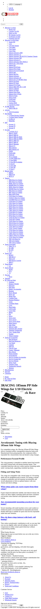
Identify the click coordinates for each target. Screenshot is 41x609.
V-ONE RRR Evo (14, 158)
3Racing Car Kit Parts (12, 40)
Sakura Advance (14, 76)
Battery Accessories (15, 289)
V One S (11, 169)
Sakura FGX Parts (14, 85)
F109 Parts (12, 99)
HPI (6, 122)
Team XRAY (9, 268)
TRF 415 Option (14, 241)
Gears (10, 302)
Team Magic (9, 264)
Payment (7, 579)
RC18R (11, 248)
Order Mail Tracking (11, 598)
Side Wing (12, 325)
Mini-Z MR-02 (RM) (15, 137)
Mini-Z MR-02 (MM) (15, 139)
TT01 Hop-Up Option (16, 226)
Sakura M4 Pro (13, 74)
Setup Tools (12, 363)
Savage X (12, 128)
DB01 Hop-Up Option (16, 208)
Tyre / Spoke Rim (14, 332)
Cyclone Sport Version (16, 117)
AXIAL (7, 110)
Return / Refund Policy (12, 582)
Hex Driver (12, 352)
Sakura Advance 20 (15, 78)
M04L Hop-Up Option (16, 183)
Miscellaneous (9, 370)
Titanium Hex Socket (15, 328)
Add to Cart (5, 429)
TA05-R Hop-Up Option (16, 217)
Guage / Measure (14, 350)
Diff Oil (11, 346)
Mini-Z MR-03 (13, 135)
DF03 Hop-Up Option (16, 207)
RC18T (11, 250)
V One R (12, 164)
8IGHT (11, 255)
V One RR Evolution (15, 162)
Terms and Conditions (12, 586)
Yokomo (7, 278)
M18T (11, 269)
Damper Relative (14, 300)
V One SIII (12, 165)
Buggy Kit (12, 29)
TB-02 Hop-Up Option (16, 225)
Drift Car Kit (13, 33)
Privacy (7, 584)
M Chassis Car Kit (14, 35)
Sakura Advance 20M (15, 53)
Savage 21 (12, 124)
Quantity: (4, 425)
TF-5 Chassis (13, 157)
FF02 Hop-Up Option (16, 216)
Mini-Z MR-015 (14, 140)
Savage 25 (12, 126)
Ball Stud (12, 287)
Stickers (11, 368)
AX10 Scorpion (14, 112)
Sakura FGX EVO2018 (16, 71)
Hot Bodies (8, 114)
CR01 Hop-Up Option (16, 210)
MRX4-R (12, 174)
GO (21, 24)
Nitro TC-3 (12, 246)
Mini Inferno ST (14, 149)
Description (8, 436)
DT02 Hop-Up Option (16, 205)
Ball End (11, 285)
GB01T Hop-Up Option (16, 235)
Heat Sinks (12, 307)
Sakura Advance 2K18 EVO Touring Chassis (23, 56)
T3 (10, 273)
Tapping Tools (13, 364)
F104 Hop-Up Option (15, 201)
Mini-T (11, 262)
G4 (10, 266)
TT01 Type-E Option (15, 228)
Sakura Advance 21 (15, 54)
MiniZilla (12, 121)
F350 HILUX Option (15, 212)
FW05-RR (12, 153)
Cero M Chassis (14, 45)
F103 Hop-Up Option (15, 196)
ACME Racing (9, 106)
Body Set (12, 294)
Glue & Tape (13, 348)
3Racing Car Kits (10, 28)
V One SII (12, 167)
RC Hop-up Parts (10, 280)
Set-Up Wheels (13, 361)
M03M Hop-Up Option (16, 189)
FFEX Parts (12, 97)
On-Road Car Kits (14, 37)
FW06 (11, 151)
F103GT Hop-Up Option (17, 198)
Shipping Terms (10, 581)
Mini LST (12, 259)
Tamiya (7, 178)
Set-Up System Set (15, 359)
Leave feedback (6, 541)
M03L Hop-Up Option (16, 187)
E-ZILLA (12, 119)
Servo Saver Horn (14, 321)
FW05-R (11, 155)
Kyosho (7, 130)
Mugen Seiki (9, 171)
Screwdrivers (13, 355)
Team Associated (10, 244)
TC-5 (10, 251)
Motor (11, 312)
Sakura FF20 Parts (14, 67)
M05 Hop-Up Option (15, 182)
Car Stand (12, 343)
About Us (8, 577)
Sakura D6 (12, 65)
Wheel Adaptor (13, 336)
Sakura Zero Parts (14, 92)
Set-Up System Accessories (17, 357)
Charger (11, 345)
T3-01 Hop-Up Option (16, 232)
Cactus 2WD (13, 103)
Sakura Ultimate (14, 88)
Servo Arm (12, 318)
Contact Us (8, 596)
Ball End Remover (14, 341)
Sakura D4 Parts (14, 81)
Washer (11, 334)
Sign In (4, 536)
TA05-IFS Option (14, 219)
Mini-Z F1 (12, 146)
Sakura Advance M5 (15, 58)
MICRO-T (12, 257)
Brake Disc (12, 296)
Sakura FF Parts (14, 83)
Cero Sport (12, 49)
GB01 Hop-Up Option (16, 234)
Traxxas (7, 275)
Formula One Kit (14, 38)
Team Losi (8, 253)
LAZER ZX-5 (13, 131)
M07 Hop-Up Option (15, 192)
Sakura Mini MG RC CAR (17, 87)
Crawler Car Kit (14, 31)
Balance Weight (14, 284)
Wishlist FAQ (9, 594)
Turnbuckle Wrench (15, 366)
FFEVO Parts (13, 96)
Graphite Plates (13, 303)
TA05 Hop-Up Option (16, 221)
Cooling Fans (13, 298)
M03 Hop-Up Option (15, 191)
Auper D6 (12, 42)
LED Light (12, 309)
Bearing (11, 291)
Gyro (10, 305)
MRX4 (11, 173)
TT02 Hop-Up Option (16, 230)
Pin (10, 314)
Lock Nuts (12, 311)
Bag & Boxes (13, 339)
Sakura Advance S (14, 60)
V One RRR (13, 160)
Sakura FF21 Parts (14, 69)
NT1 (10, 271)
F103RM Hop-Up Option (17, 200)
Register (11, 10)
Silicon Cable (13, 327)
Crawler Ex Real (14, 105)
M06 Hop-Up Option (15, 180)
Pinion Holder (13, 354)
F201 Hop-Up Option (15, 203)
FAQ (6, 438)
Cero (10, 44)
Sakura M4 (12, 72)
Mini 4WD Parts (14, 194)
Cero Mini (12, 47)
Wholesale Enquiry (11, 600)
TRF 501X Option (14, 243)
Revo (10, 277)
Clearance (8, 373)
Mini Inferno (13, 148)
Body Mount (13, 293)
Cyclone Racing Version (16, 115)
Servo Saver (12, 320)
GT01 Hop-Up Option (16, 237)
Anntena (11, 282)
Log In (11, 8)
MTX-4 (11, 176)
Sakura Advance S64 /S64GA (18, 62)
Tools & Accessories (11, 337)
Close (9, 536)
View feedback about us (8, 540)
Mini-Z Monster (14, 144)
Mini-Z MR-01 (13, 142)
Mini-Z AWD (13, 133)
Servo (10, 316)
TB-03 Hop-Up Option (16, 223)
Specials (7, 371)
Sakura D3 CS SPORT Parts (18, 80)
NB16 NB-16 (13, 108)
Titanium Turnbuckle (15, 330)
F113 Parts (12, 101)
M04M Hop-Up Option (16, 185)
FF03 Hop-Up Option (16, 214)
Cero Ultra (12, 51)
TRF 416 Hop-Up (14, 239)
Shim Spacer (13, 323)
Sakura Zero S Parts (15, 94)
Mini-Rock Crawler (15, 260)
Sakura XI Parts (14, 90)
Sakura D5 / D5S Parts (16, 63)
